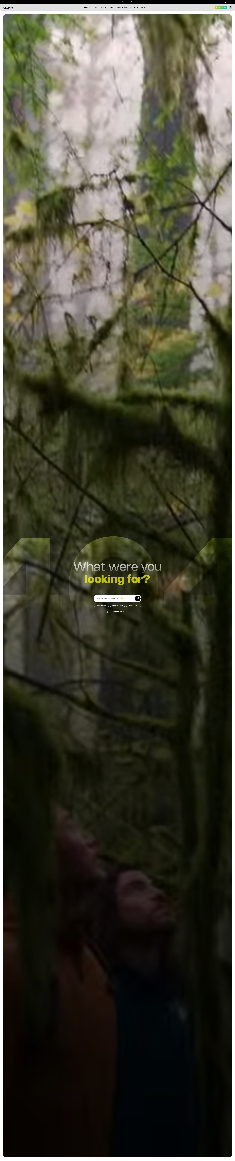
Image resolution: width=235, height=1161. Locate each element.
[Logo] (8, 7)
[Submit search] (225, 2)
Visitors (124, 2)
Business (133, 2)
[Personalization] (230, 7)
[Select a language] (230, 2)
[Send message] (138, 598)
